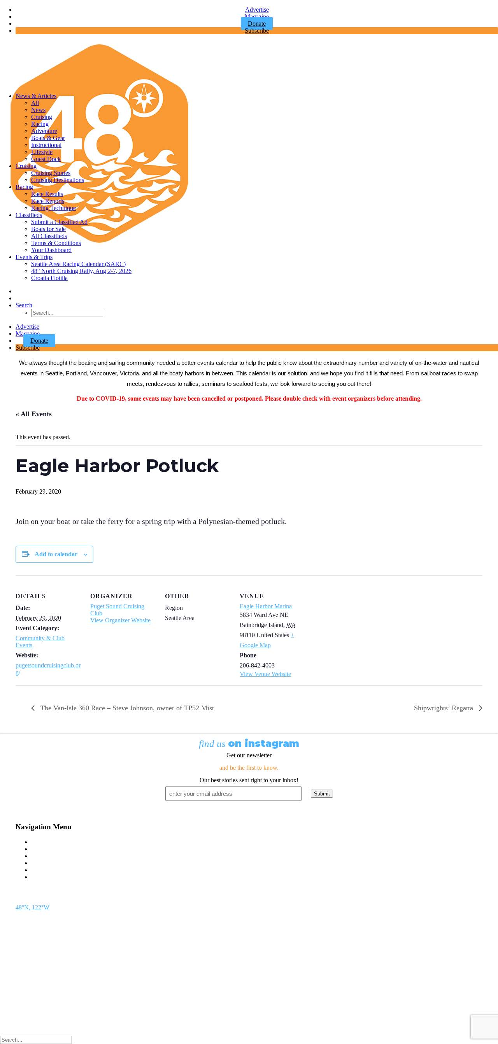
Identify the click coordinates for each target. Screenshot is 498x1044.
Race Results (47, 194)
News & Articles (36, 96)
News (38, 110)
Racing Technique (53, 208)
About (39, 870)
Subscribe (257, 30)
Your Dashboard (51, 250)
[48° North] (249, 63)
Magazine (257, 16)
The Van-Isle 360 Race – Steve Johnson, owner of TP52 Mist (126, 708)
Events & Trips (34, 257)
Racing (40, 124)
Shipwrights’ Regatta (444, 708)
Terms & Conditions (56, 243)
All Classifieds (49, 236)
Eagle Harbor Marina (266, 606)
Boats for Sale (48, 229)
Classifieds (29, 215)
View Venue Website (265, 674)
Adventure (44, 131)
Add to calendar (56, 554)
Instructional (46, 145)
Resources (43, 877)
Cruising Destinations (57, 180)
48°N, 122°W (32, 907)
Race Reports (47, 201)
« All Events (34, 414)
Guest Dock (46, 159)
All (35, 103)
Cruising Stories (50, 173)
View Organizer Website (120, 620)
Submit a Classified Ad (59, 222)
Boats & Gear (48, 138)
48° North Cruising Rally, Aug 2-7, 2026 (81, 271)
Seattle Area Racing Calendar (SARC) (78, 264)
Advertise (257, 9)
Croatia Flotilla (49, 278)
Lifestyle (42, 152)
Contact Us (45, 842)
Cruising (41, 117)
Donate (39, 340)
